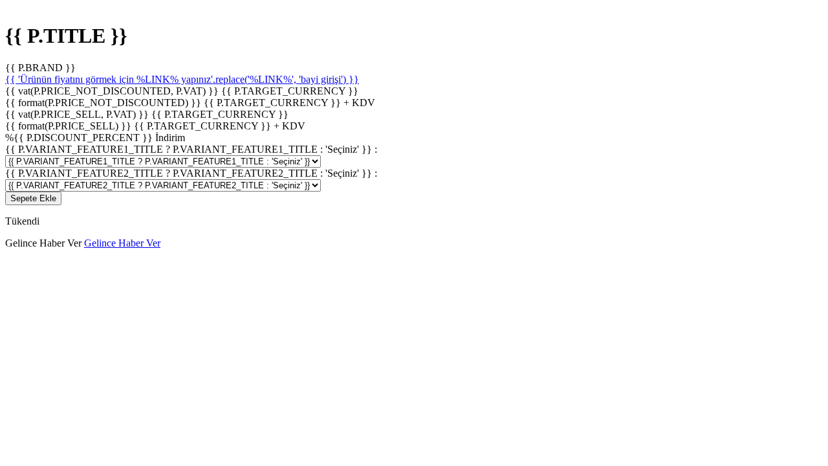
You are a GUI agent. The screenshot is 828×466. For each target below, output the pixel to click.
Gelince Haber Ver (122, 243)
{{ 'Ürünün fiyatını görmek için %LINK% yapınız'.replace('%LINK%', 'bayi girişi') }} (182, 79)
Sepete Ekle (33, 198)
